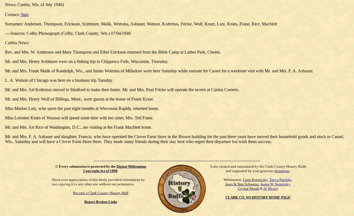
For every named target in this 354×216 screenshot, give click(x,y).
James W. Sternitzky (275, 184)
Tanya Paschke (280, 180)
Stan (24, 14)
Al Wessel (270, 188)
